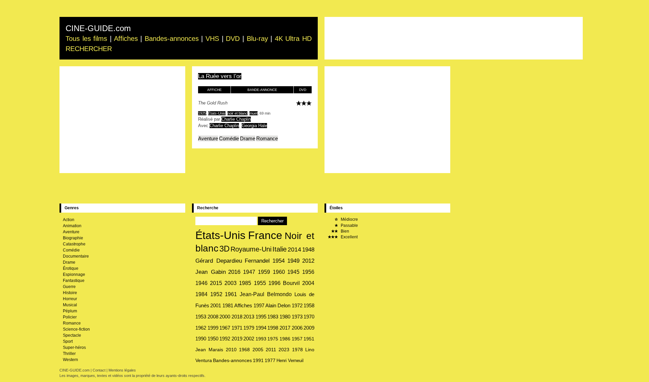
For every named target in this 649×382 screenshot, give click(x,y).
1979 (248, 328)
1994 (261, 328)
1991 (258, 360)
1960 (279, 272)
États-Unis (216, 113)
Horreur (70, 298)
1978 (297, 349)
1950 (213, 338)
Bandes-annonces (172, 38)
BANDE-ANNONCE (262, 90)
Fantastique (74, 280)
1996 (274, 283)
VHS (212, 38)
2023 (284, 349)
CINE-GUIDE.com (98, 28)
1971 (237, 328)
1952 (216, 294)
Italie (279, 249)
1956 (308, 272)
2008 (213, 316)
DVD (233, 38)
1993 (261, 338)
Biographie (73, 238)
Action (68, 219)
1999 (213, 328)
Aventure (208, 138)
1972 (297, 305)
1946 (201, 283)
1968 (244, 349)
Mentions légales (122, 370)
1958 (309, 305)
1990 (200, 338)
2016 (234, 272)
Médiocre (349, 219)
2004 (308, 283)
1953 (200, 316)
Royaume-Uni (251, 249)
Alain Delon (277, 305)
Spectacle (72, 335)
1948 (308, 249)
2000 (224, 316)
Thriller (69, 353)
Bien (344, 231)
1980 (285, 316)
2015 (216, 283)
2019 (237, 338)
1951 (309, 338)
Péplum (70, 311)
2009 (309, 328)
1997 (259, 305)
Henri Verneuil (290, 360)
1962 (200, 328)
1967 (224, 328)
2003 (230, 283)
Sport (68, 341)
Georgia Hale (254, 125)
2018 (237, 316)
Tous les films (86, 38)
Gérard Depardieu (218, 260)
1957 (297, 338)
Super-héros (74, 347)
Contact (99, 370)
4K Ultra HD (293, 38)
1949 (293, 261)
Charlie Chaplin (236, 119)
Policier (70, 317)
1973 (297, 316)
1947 (249, 272)
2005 (258, 349)
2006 (297, 328)
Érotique (70, 268)
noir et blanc (237, 113)
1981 (227, 305)
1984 (201, 294)
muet (253, 113)
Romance (267, 138)
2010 (231, 349)
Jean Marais (209, 349)
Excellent (349, 237)
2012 (308, 261)
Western (70, 359)
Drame (247, 138)
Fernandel (257, 261)
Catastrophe (74, 244)
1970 (309, 316)
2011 (271, 349)
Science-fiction (76, 329)
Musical (70, 305)
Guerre (69, 286)
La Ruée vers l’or (219, 76)
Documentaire (76, 256)
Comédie (229, 138)
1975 (272, 338)
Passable (349, 225)
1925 (202, 113)
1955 (260, 283)
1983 (272, 316)
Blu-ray (257, 38)
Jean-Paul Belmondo (266, 294)
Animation (72, 225)
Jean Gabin (210, 272)
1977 (270, 360)
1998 (272, 328)
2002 (248, 338)
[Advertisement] (454, 38)
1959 (264, 272)
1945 (293, 272)
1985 (245, 283)
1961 (231, 294)
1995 (261, 316)
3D (224, 248)
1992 (224, 338)
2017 (285, 328)
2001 (215, 305)
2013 (248, 316)
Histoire (70, 292)
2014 (294, 249)
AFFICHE (214, 90)
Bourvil (291, 283)
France (265, 235)
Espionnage (74, 274)
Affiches (126, 38)
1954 (278, 261)
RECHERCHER (89, 48)
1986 (285, 338)
